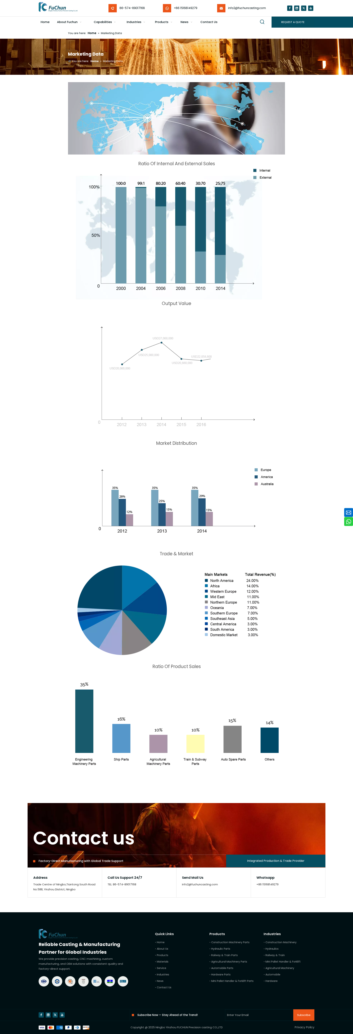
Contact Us (164, 987)
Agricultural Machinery (279, 968)
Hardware (271, 981)
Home (161, 942)
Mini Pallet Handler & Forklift (283, 961)
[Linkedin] (296, 8)
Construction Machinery (281, 942)
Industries (163, 974)
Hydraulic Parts (220, 949)
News (160, 981)
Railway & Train (275, 955)
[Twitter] (303, 8)
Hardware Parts (221, 974)
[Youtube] (310, 8)
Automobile (272, 974)
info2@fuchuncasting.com (247, 8)
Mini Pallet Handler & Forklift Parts (232, 981)
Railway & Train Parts (224, 955)
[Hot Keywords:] (262, 22)
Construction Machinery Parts (230, 942)
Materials (162, 961)
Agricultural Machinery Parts (229, 961)
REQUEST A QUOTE (292, 22)
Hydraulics (272, 949)
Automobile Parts (222, 968)
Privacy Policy (304, 1027)
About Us (162, 949)
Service (161, 968)
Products (162, 955)
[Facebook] (289, 8)
